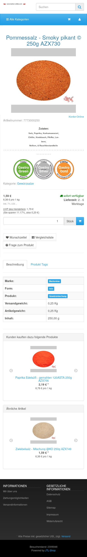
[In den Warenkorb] (80, 221)
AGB (49, 501)
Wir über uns (10, 491)
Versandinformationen (15, 504)
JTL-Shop (50, 550)
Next (76, 371)
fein (51, 288)
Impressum (53, 514)
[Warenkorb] (69, 19)
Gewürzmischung (57, 296)
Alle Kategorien (19, 19)
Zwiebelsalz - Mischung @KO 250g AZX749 (43, 449)
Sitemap (51, 507)
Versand (65, 536)
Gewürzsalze (25, 183)
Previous (11, 371)
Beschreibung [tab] (15, 264)
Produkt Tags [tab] (39, 264)
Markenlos (54, 281)
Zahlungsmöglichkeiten (16, 498)
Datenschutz (53, 494)
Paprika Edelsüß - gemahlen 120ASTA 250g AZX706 (43, 378)
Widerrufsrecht (55, 521)
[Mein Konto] (79, 19)
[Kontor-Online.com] (14, 4)
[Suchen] (79, 7)
